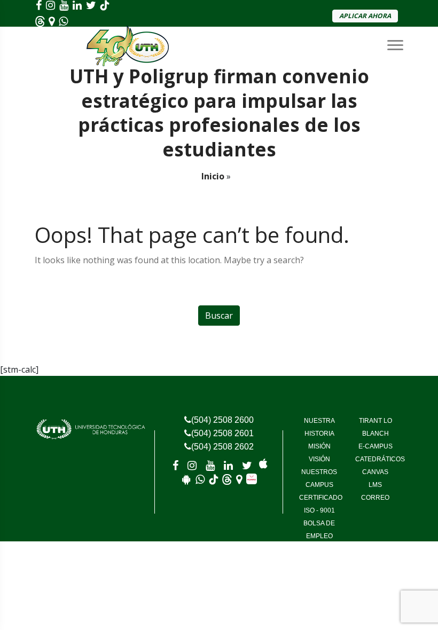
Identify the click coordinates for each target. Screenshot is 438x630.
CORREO (375, 497)
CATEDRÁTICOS (380, 459)
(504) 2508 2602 (222, 446)
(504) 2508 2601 (222, 433)
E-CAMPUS (375, 446)
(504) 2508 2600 (222, 419)
